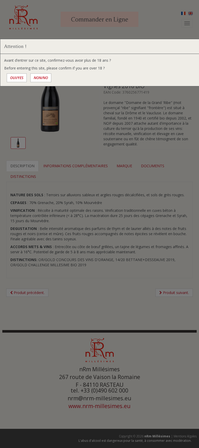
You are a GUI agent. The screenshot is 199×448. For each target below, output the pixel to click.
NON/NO (41, 77)
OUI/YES (16, 77)
